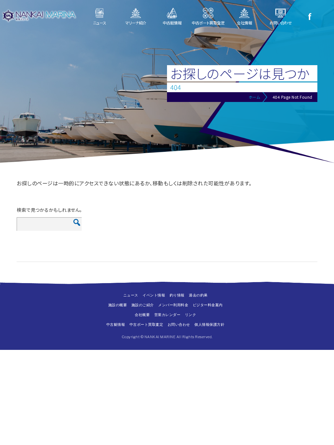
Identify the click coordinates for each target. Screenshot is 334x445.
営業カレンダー (167, 314)
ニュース (99, 22)
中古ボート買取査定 (208, 22)
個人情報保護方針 (209, 324)
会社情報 (244, 22)
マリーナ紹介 (135, 22)
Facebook (309, 16)
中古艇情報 (172, 22)
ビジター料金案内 (208, 305)
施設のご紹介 (142, 305)
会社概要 (142, 314)
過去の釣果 (198, 295)
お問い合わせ (280, 22)
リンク (190, 314)
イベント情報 (154, 295)
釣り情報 (177, 295)
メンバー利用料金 (173, 305)
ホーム (254, 97)
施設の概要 (117, 305)
